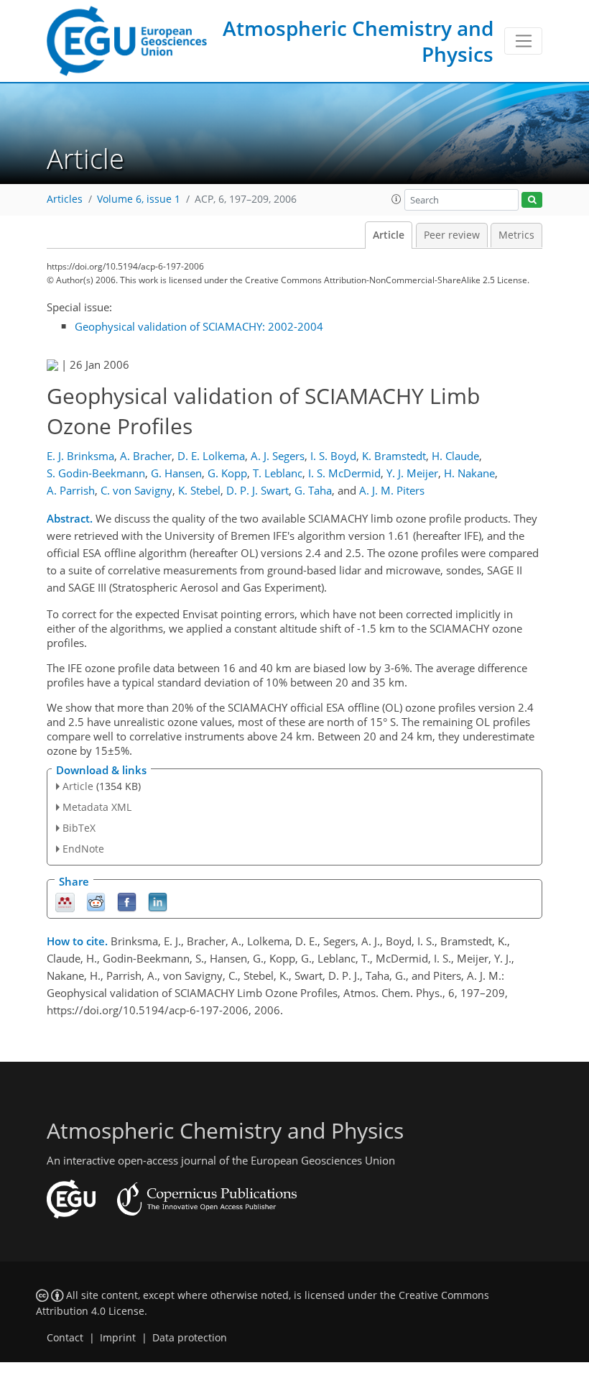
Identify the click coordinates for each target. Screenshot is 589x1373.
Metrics (516, 235)
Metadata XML (96, 807)
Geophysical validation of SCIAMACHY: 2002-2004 (199, 326)
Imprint (118, 1337)
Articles (65, 199)
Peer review (452, 235)
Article (388, 235)
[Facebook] (126, 901)
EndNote (83, 848)
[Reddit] (96, 901)
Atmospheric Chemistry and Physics (358, 41)
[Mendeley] (65, 901)
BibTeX (79, 828)
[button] (396, 199)
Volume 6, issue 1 (138, 199)
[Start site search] (531, 200)
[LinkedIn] (157, 901)
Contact (65, 1337)
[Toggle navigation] (523, 41)
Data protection (189, 1337)
